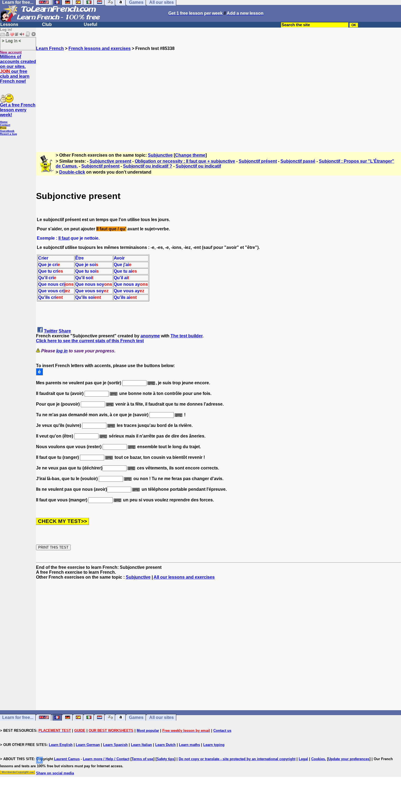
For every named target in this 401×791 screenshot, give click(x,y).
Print (3, 127)
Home (4, 121)
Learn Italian (141, 745)
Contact (5, 124)
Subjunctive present (110, 161)
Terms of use (142, 759)
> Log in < (11, 40)
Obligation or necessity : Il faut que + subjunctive (185, 161)
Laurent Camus (67, 759)
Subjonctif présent (258, 161)
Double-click (72, 172)
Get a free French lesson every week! (17, 110)
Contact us (222, 730)
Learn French (50, 48)
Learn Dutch (165, 745)
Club (47, 24)
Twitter (51, 331)
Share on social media (55, 773)
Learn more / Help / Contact (106, 759)
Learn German (88, 745)
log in (62, 351)
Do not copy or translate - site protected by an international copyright (237, 759)
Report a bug (8, 133)
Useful (90, 24)
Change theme (190, 155)
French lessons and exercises (99, 48)
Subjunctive (160, 155)
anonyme (150, 336)
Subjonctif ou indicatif (198, 166)
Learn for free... (17, 717)
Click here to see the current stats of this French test (90, 340)
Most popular (148, 730)
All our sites (161, 717)
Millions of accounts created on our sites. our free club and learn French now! (18, 69)
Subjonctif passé (297, 161)
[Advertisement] (218, 99)
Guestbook (7, 130)
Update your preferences (348, 759)
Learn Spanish (115, 745)
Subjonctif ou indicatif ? (147, 166)
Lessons (9, 24)
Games (136, 717)
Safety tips (165, 759)
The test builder (186, 336)
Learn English (61, 745)
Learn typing (214, 745)
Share (65, 331)
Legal (303, 759)
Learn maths (189, 745)
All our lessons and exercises (184, 577)
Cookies (318, 759)
